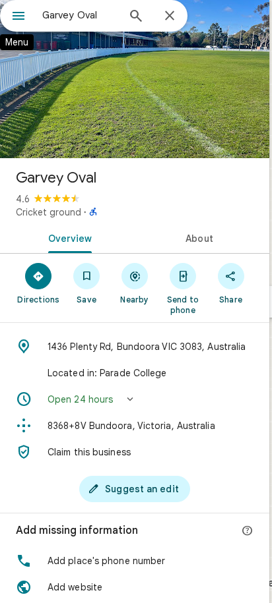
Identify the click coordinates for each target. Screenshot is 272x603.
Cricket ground (48, 212)
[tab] (67, 237)
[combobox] (80, 15)
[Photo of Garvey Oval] (134, 79)
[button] (134, 399)
